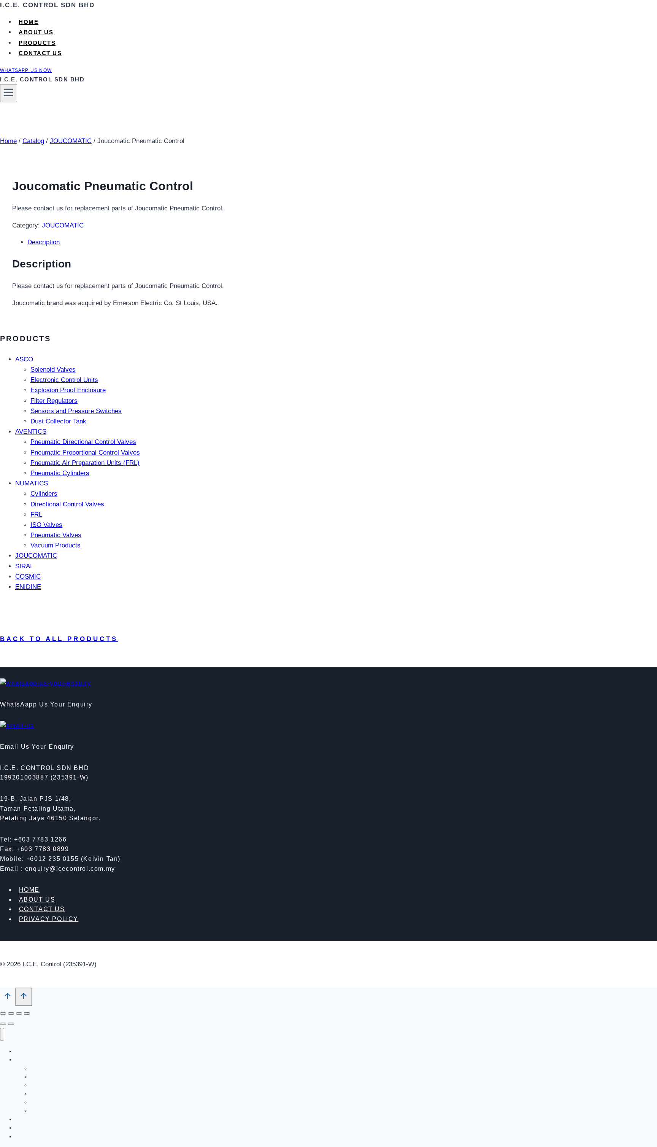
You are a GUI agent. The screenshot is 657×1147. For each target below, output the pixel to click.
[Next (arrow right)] (11, 1024)
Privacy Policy (48, 919)
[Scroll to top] (7, 998)
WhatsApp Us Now (26, 70)
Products (37, 43)
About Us (36, 32)
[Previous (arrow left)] (3, 1024)
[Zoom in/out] (3, 1013)
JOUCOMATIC (63, 225)
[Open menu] (8, 93)
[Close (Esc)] (27, 1013)
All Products (53, 1110)
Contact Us (40, 53)
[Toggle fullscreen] (11, 1013)
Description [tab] (43, 242)
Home (28, 22)
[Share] (19, 1013)
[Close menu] (2, 1034)
